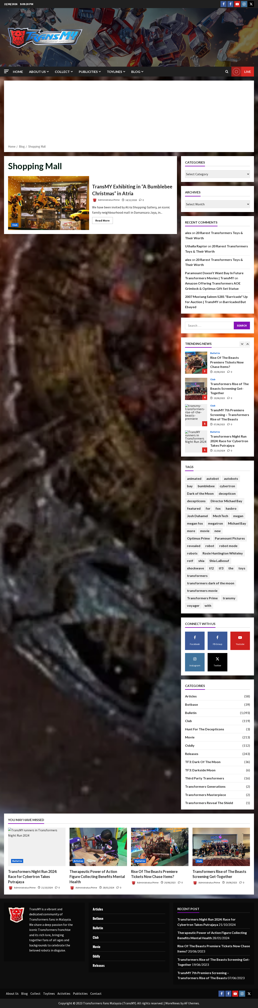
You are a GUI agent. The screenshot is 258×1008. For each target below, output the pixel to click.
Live (247, 72)
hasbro (231, 508)
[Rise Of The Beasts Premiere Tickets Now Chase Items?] (159, 847)
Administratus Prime (109, 200)
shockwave (195, 568)
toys (241, 568)
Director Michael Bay (226, 501)
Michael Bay (237, 523)
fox (218, 508)
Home (18, 72)
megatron (215, 523)
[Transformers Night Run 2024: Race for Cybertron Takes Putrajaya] (37, 847)
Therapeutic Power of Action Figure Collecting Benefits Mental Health (196, 441)
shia (201, 561)
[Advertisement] (129, 114)
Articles (215, 432)
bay (190, 486)
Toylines (114, 72)
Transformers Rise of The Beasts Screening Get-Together (196, 363)
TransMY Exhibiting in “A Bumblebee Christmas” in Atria (48, 203)
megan (238, 516)
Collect (62, 72)
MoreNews (172, 1003)
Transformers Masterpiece (205, 795)
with (208, 605)
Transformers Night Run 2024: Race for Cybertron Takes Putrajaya (196, 415)
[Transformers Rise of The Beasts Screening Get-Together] (221, 847)
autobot (212, 478)
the (230, 568)
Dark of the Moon (200, 493)
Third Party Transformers (204, 778)
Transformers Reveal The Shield (209, 803)
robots (192, 553)
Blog (135, 72)
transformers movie (202, 590)
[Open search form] (226, 72)
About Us (37, 72)
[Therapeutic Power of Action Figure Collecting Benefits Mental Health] (98, 847)
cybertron (227, 486)
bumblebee (206, 486)
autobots (231, 478)
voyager (193, 605)
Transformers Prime (202, 598)
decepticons (196, 501)
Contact (96, 993)
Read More (104, 221)
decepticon (227, 493)
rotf (190, 561)
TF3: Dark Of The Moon (203, 762)
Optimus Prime (198, 538)
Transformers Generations (205, 786)
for (208, 508)
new (217, 531)
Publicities (88, 72)
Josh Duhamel (197, 516)
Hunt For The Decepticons (204, 729)
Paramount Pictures (230, 538)
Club (14, 224)
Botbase (191, 704)
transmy (229, 598)
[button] (6, 71)
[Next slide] (247, 343)
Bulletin (215, 405)
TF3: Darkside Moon (200, 770)
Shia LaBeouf (219, 561)
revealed (193, 546)
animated (194, 478)
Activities (63, 993)
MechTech (220, 516)
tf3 (221, 568)
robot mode (228, 546)
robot (209, 546)
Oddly (190, 745)
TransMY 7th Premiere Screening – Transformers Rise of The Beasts (196, 389)
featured (194, 508)
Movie (190, 737)
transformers (197, 576)
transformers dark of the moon (210, 583)
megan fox (195, 523)
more (191, 531)
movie (204, 531)
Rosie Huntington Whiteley (223, 553)
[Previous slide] (241, 343)
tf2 (211, 568)
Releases (191, 754)
